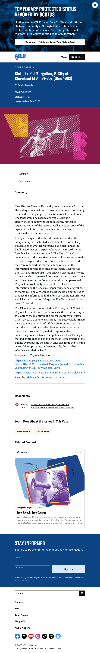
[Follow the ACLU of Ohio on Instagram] (37, 637)
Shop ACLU (21, 621)
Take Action (21, 614)
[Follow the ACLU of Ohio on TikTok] (44, 637)
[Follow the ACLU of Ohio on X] (24, 637)
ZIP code (20, 567)
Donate (19, 602)
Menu (64, 56)
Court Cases (23, 67)
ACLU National (23, 627)
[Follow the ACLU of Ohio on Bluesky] (58, 637)
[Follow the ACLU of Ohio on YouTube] (31, 637)
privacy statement (22, 580)
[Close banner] (95, 5)
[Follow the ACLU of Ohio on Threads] (51, 637)
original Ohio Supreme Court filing (46, 377)
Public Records (25, 85)
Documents (24, 181)
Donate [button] (75, 56)
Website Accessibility (53, 648)
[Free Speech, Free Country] (50, 488)
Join (17, 608)
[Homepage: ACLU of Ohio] (24, 57)
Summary (23, 173)
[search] (82, 593)
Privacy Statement (36, 648)
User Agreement (21, 648)
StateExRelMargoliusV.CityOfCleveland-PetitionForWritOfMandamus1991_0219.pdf (52, 406)
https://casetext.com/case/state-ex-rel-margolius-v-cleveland (50, 372)
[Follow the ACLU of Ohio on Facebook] (17, 637)
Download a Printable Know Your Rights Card (50, 42)
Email (18, 557)
